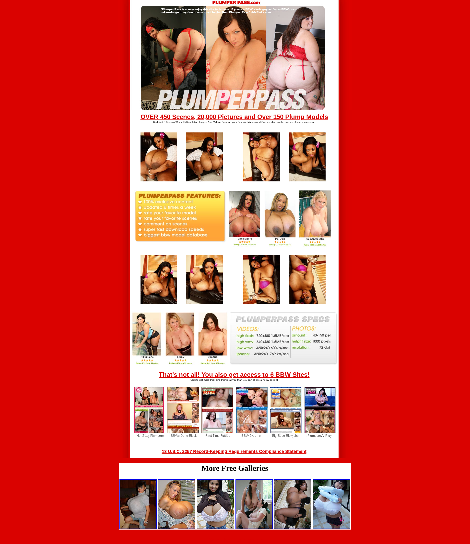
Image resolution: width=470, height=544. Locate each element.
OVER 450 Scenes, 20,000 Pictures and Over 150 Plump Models (234, 116)
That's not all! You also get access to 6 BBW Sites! (234, 374)
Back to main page (235, 540)
